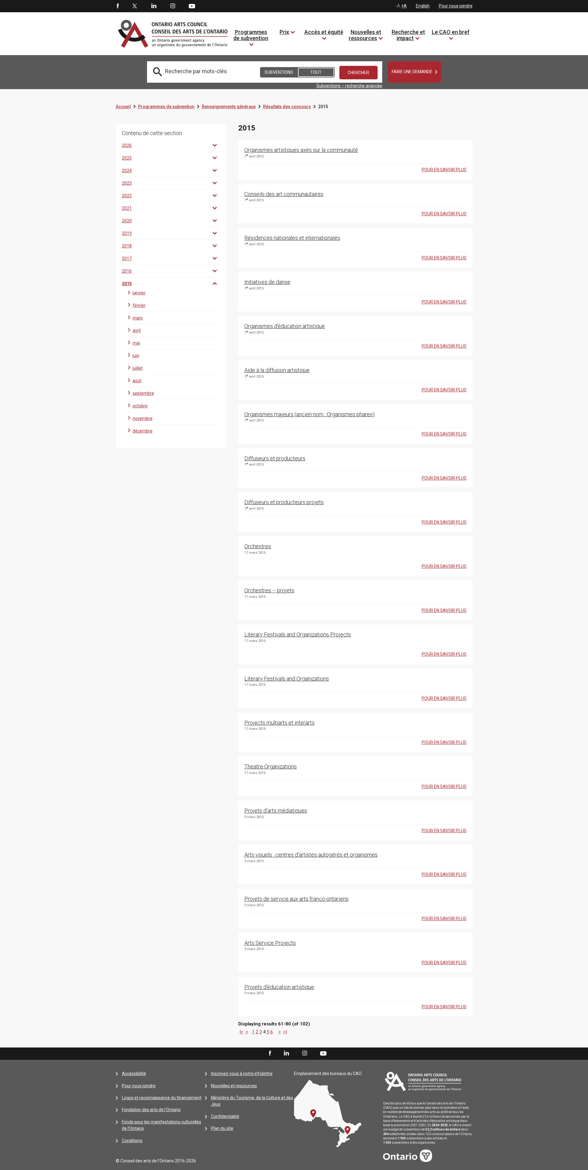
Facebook (117, 6)
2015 (127, 283)
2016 (127, 271)
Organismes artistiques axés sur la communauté (301, 150)
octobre (140, 405)
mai (136, 343)
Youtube (192, 6)
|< (241, 1032)
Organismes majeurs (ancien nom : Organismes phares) (309, 414)
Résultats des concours (287, 106)
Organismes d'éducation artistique (284, 326)
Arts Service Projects (270, 943)
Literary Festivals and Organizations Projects (297, 634)
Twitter (135, 6)
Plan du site (222, 1128)
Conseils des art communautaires (283, 194)
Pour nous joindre (456, 5)
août (137, 380)
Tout (316, 72)
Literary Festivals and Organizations (286, 678)
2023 (127, 183)
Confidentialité (225, 1116)
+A (404, 5)
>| (285, 1032)
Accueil (123, 106)
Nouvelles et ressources (365, 35)
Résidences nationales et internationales (292, 238)
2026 (127, 145)
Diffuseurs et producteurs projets (284, 502)
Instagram (173, 6)
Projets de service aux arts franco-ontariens (296, 899)
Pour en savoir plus (444, 169)
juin (136, 355)
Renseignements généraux (229, 106)
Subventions (279, 72)
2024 (127, 170)
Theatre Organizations (270, 766)
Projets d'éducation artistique (279, 987)
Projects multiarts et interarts (279, 722)
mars (138, 317)
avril (137, 330)
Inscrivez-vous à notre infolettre (242, 1073)
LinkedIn (154, 6)
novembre (143, 418)
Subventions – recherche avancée (349, 85)
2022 (127, 195)
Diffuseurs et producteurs (274, 458)
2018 (127, 245)
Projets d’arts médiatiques (275, 810)
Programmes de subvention (250, 35)
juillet (138, 368)
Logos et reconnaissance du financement (162, 1097)
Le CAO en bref (450, 32)
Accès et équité (323, 32)
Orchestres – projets (269, 590)
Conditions (132, 1140)
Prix (284, 32)
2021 (127, 208)
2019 (127, 233)
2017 (127, 258)
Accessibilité (134, 1073)
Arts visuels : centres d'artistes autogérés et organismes (311, 854)
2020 (127, 220)
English (423, 5)
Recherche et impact (408, 35)
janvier (139, 292)
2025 (127, 158)
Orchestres (257, 546)
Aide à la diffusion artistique (277, 370)
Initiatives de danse (267, 282)
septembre (143, 393)
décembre (143, 430)
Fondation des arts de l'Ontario (151, 1109)
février (139, 305)
